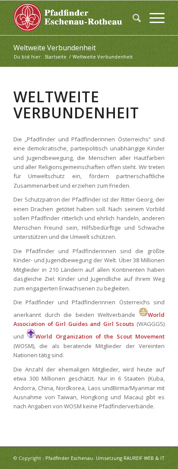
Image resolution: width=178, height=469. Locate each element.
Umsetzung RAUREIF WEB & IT (130, 458)
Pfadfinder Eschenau (69, 458)
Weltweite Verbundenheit (54, 47)
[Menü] (153, 17)
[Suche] (132, 17)
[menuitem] (132, 17)
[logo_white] (73, 17)
